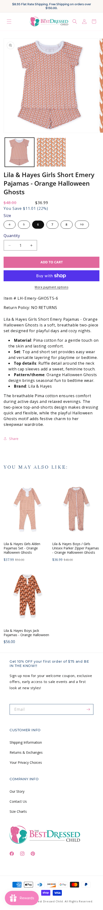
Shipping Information (26, 742)
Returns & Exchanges (26, 752)
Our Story (17, 791)
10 (84, 225)
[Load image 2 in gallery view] (51, 152)
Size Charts (18, 811)
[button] (9, 21)
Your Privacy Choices (26, 762)
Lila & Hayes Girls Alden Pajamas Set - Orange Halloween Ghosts (22, 548)
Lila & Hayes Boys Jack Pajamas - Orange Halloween (26, 632)
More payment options (51, 287)
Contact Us (18, 801)
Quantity (12, 235)
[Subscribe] (88, 709)
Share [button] (14, 438)
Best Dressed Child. (50, 901)
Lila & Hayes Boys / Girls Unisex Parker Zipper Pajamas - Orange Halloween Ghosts (75, 548)
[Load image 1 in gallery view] (19, 152)
